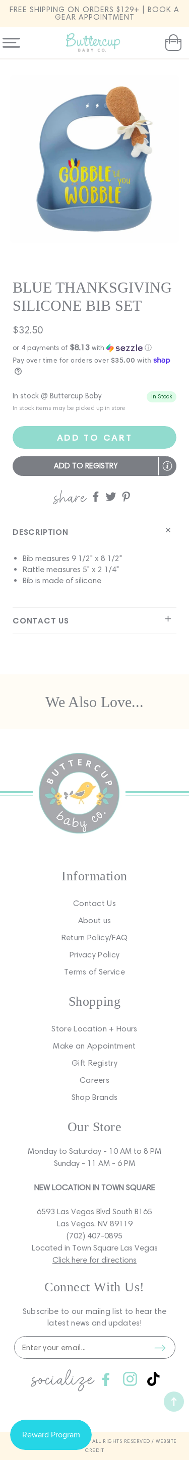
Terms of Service (94, 972)
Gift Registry (94, 1063)
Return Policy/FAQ (94, 937)
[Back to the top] (174, 1402)
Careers (94, 1080)
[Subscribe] (160, 1347)
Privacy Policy (94, 954)
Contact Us (94, 903)
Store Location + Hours (94, 1028)
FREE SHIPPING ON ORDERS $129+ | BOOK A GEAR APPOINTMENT (94, 13)
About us (94, 920)
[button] (172, 42)
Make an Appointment (94, 1046)
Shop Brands (95, 1097)
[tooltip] (167, 466)
